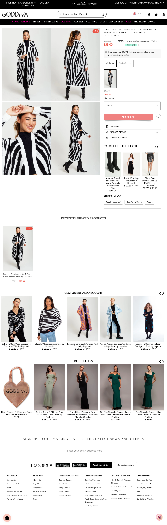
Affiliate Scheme (39, 491)
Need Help (12, 476)
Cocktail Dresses (66, 484)
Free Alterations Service (146, 484)
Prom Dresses (64, 491)
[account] (163, 14)
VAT (119, 41)
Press (35, 499)
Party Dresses (64, 487)
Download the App (144, 480)
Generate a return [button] (125, 465)
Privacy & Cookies (14, 491)
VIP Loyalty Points (144, 487)
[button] (83, 5)
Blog (138, 491)
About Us (37, 480)
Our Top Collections (69, 476)
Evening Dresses (65, 480)
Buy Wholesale (39, 484)
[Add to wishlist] (158, 117)
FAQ (9, 487)
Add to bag (128, 117)
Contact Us (11, 480)
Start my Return (91, 506)
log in (128, 55)
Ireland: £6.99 (90, 491)
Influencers (37, 495)
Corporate (37, 487)
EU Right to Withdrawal (146, 499)
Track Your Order (101, 465)
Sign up (120, 55)
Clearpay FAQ (116, 490)
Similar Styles (125, 63)
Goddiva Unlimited (92, 480)
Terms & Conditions (15, 499)
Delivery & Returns (14, 484)
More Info (38, 476)
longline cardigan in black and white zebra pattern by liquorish (17, 275)
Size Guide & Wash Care (17, 495)
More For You (143, 476)
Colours (110, 63)
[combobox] (78, 14)
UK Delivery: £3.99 (92, 484)
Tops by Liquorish (113, 202)
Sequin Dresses (65, 495)
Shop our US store (144, 495)
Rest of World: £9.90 (93, 495)
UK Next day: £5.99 (93, 487)
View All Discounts (118, 494)
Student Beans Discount (120, 498)
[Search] (82, 14)
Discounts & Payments (121, 476)
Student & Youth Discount (121, 487)
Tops (149, 202)
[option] (28, 4)
